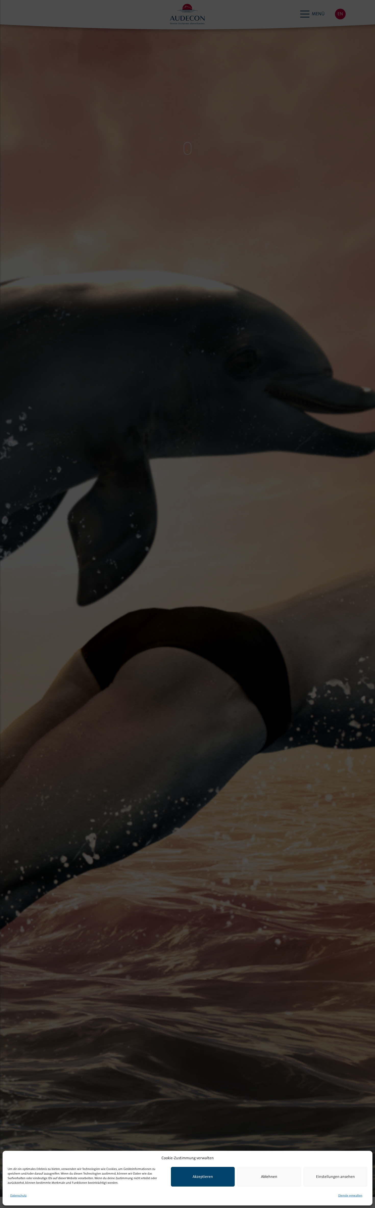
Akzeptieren (203, 1176)
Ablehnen (269, 1176)
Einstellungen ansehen (335, 1176)
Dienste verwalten (350, 1196)
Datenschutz (18, 1196)
